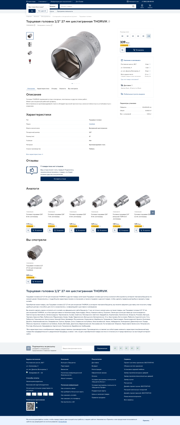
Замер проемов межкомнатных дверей (138, 376)
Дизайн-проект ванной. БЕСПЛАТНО (137, 393)
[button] (138, 50)
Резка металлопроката (132, 396)
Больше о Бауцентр (68, 363)
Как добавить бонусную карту (72, 392)
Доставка (95, 363)
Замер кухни (129, 379)
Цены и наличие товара (100, 394)
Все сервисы (129, 400)
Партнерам (65, 366)
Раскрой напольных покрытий (135, 390)
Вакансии (64, 369)
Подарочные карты (99, 391)
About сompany (66, 378)
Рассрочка (128, 383)
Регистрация (96, 369)
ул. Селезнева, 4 (32, 366)
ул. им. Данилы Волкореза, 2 (36, 369)
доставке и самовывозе (88, 307)
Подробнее (62, 422)
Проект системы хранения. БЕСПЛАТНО (139, 363)
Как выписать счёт (68, 402)
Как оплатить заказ (68, 388)
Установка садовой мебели (134, 369)
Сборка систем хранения (133, 366)
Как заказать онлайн (68, 395)
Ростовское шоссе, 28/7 (35, 363)
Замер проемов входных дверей (136, 373)
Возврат (95, 366)
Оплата (94, 376)
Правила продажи (98, 397)
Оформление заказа (99, 373)
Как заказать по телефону (70, 398)
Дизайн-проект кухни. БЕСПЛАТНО (137, 386)
